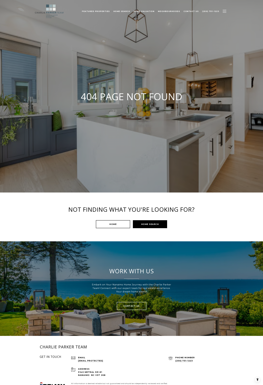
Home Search (150, 224)
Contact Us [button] (131, 306)
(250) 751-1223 (184, 360)
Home (113, 224)
